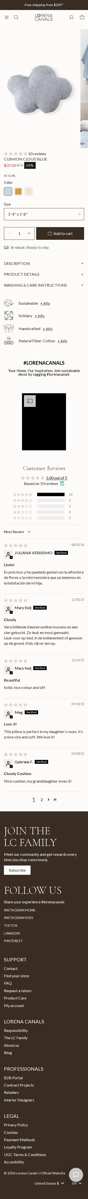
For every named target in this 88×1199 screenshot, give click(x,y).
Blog (8, 1052)
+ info (45, 303)
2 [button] (42, 799)
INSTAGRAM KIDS (18, 918)
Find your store (16, 975)
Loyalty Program (18, 1147)
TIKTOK (11, 925)
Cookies (11, 1132)
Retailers (11, 1092)
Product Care (15, 998)
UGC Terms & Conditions (25, 1154)
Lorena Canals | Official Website (40, 1173)
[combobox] (49, 1183)
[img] (15, 545)
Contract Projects (19, 1085)
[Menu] (6, 17)
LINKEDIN (12, 933)
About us (11, 1045)
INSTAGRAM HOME (19, 910)
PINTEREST (13, 941)
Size (7, 204)
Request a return (17, 990)
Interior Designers (19, 1100)
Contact (11, 968)
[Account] (71, 17)
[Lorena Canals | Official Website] (44, 17)
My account (14, 1005)
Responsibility (16, 1030)
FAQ (8, 983)
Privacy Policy (16, 1124)
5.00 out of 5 (56, 477)
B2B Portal (13, 1077)
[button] (16, 153)
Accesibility (14, 1161)
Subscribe (17, 870)
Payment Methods (19, 1139)
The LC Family (16, 1038)
